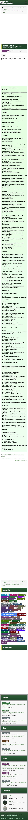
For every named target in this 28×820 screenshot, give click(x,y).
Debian (5, 601)
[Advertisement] (14, 29)
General (14, 605)
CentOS (12, 599)
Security (15, 631)
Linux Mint (16, 616)
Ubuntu (5, 640)
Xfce (4, 642)
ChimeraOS (21, 599)
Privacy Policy (15, 818)
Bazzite (21, 597)
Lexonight (11, 801)
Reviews (21, 629)
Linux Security (17, 618)
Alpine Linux (15, 594)
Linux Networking (7, 618)
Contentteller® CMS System (11, 815)
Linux (11, 612)
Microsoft (6, 702)
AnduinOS (5, 597)
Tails (20, 638)
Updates (13, 640)
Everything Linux (7, 603)
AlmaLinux (6, 594)
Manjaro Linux (14, 623)
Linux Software (6, 620)
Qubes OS (5, 629)
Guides (12, 607)
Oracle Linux (21, 625)
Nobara (12, 625)
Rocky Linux (6, 631)
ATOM (22, 818)
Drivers (13, 601)
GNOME (5, 607)
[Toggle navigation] (26, 2)
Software (6, 636)
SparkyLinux (6, 638)
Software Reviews (16, 636)
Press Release (20, 627)
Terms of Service (8, 818)
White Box (21, 640)
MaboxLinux (16, 620)
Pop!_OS (12, 627)
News (4, 55)
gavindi (10, 795)
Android (23, 594)
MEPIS (23, 623)
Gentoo (21, 605)
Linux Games (22, 614)
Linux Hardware (7, 616)
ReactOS (5, 710)
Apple (5, 763)
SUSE (14, 638)
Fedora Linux (17, 603)
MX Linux (5, 625)
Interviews (17, 610)
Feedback (6, 605)
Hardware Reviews (7, 610)
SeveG (10, 807)
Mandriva (5, 623)
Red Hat (5, 51)
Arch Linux (13, 597)
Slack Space (6, 634)
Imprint (2, 818)
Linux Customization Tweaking (9, 614)
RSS (19, 818)
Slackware (15, 634)
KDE (4, 612)
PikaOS (5, 627)
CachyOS (5, 599)
